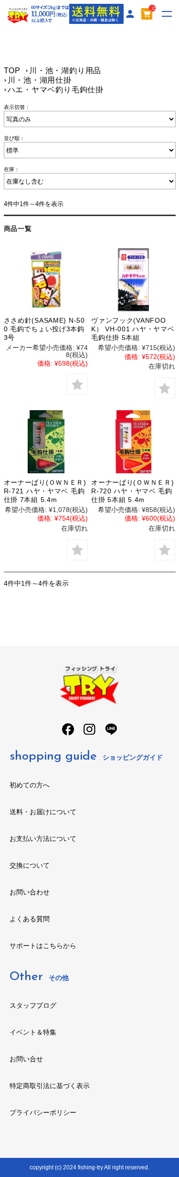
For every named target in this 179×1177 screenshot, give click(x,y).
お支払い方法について (43, 838)
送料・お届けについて (43, 812)
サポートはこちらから (43, 945)
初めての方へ (30, 785)
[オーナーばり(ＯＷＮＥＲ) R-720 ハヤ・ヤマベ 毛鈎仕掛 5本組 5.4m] (133, 441)
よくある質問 (30, 919)
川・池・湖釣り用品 (65, 70)
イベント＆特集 (33, 1032)
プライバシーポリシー (43, 1112)
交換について (30, 865)
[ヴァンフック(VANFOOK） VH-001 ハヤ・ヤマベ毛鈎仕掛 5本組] (133, 279)
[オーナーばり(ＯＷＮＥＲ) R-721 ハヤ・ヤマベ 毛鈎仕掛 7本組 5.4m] (46, 441)
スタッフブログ (33, 1005)
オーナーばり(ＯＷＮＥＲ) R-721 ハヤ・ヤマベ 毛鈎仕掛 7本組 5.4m (45, 491)
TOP (12, 70)
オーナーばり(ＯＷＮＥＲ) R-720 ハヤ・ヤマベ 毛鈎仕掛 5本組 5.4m (132, 491)
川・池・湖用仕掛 (40, 80)
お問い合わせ (30, 892)
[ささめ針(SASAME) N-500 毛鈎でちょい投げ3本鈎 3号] (46, 279)
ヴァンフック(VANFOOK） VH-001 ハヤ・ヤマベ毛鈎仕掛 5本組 (133, 328)
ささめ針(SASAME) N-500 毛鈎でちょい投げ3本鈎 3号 (44, 328)
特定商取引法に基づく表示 (50, 1086)
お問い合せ (26, 1059)
